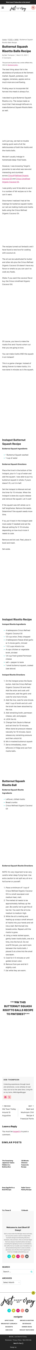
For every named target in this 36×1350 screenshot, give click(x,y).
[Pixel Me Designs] (22, 1347)
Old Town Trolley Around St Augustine (9, 1111)
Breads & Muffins (27, 1320)
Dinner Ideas (27, 1327)
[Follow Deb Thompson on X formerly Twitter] (9, 1097)
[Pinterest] (18, 1256)
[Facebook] (9, 1256)
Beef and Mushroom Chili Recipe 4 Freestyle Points (27, 1112)
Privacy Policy (17, 1340)
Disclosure (8, 1340)
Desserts (9, 1327)
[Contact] (27, 1256)
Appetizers (9, 1320)
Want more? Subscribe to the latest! (18, 2)
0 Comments (6, 58)
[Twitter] (22, 1256)
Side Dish (9, 1330)
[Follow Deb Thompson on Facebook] (5, 1097)
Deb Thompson (9, 55)
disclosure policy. (13, 65)
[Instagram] (13, 1256)
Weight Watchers (27, 1330)
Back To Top (33, 1293)
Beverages (27, 1323)
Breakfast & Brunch (9, 1323)
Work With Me (27, 1340)
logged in (17, 1131)
